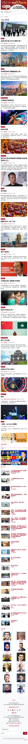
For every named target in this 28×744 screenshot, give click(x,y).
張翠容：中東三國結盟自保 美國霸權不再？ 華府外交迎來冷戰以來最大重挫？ (18, 511)
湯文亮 (5, 224)
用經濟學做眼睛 (4, 97)
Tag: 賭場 (6, 16)
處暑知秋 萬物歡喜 (15, 541)
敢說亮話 (3, 218)
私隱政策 (25, 739)
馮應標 (12, 566)
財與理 (2, 421)
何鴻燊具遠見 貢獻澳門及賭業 (10, 281)
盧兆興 (5, 163)
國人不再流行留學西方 (16, 557)
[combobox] (14, 448)
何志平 (12, 543)
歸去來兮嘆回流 (14, 565)
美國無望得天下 (14, 620)
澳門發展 (4, 191)
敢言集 (2, 188)
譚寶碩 (12, 479)
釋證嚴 (5, 131)
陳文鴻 (5, 193)
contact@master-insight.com (15, 723)
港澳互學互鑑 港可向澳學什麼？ (11, 41)
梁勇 (12, 576)
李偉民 (12, 599)
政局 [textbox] (3, 448)
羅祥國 (5, 43)
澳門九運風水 (5, 252)
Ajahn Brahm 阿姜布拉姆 (10, 399)
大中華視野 (3, 155)
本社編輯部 (13, 473)
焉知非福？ (3, 394)
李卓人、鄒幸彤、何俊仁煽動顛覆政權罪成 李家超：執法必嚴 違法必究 (18, 519)
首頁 (2, 16)
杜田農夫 (3, 249)
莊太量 (5, 371)
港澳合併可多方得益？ (8, 369)
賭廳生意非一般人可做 (8, 221)
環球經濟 (3, 366)
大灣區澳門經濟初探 (7, 100)
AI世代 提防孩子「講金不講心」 (18, 502)
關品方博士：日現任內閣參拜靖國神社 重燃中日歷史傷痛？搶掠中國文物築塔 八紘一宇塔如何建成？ (18, 582)
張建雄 (12, 559)
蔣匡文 (5, 254)
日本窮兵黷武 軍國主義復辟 (17, 589)
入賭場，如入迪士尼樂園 (9, 424)
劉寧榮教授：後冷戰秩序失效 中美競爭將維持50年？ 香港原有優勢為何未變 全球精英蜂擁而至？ (18, 527)
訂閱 (25, 733)
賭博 (2, 397)
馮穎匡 (12, 607)
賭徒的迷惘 (4, 129)
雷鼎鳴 (5, 103)
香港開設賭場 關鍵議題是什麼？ (11, 71)
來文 (12, 497)
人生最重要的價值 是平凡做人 (17, 478)
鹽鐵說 (2, 38)
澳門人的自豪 (5, 340)
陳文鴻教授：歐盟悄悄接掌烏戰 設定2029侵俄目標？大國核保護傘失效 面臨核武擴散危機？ (18, 535)
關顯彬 (12, 503)
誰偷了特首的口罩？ (7, 310)
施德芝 (5, 426)
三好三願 (3, 126)
